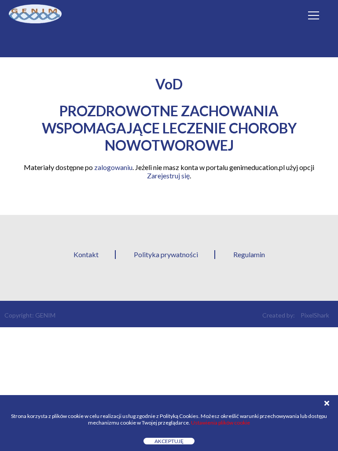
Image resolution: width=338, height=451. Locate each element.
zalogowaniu (113, 167)
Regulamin (249, 254)
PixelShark (315, 315)
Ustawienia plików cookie (220, 422)
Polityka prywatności (166, 254)
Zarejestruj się (168, 175)
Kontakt (86, 254)
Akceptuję (169, 441)
